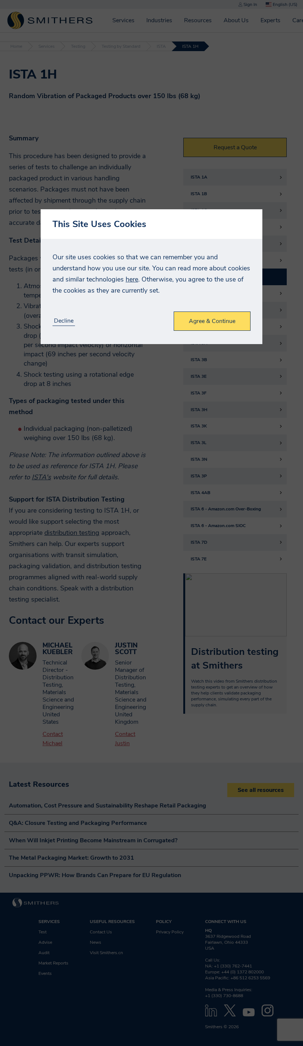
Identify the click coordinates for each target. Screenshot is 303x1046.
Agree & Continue (212, 321)
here (132, 279)
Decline (64, 321)
